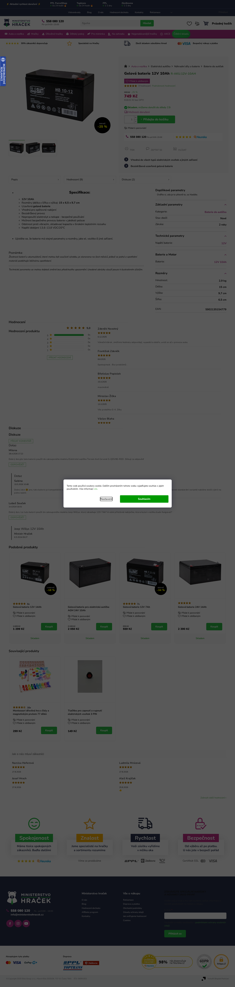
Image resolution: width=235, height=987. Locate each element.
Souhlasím (144, 499)
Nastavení (106, 499)
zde (95, 488)
